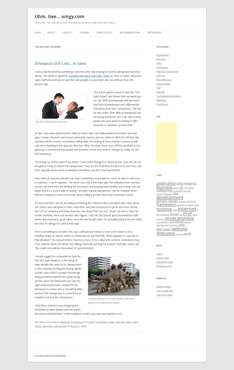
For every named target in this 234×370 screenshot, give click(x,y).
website (179, 229)
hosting (164, 209)
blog (180, 183)
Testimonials (154, 32)
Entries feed (162, 257)
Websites (161, 100)
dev (175, 193)
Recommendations (130, 32)
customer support (164, 194)
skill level (160, 225)
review (171, 222)
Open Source (163, 83)
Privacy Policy (104, 32)
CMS (158, 63)
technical (174, 225)
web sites (180, 234)
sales (128, 322)
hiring (196, 205)
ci (181, 187)
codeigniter (164, 190)
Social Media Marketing (168, 96)
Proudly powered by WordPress (50, 355)
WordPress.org (164, 266)
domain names (167, 201)
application (166, 183)
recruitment (162, 222)
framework (166, 204)
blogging (190, 183)
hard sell (120, 322)
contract (187, 191)
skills (167, 225)
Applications (162, 55)
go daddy (189, 205)
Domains (84, 32)
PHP (158, 87)
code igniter (188, 188)
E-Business (77, 322)
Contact (67, 32)
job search (164, 214)
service (187, 222)
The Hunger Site (164, 290)
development (169, 197)
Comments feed (164, 262)
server (179, 222)
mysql (174, 214)
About (51, 32)
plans (195, 214)
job (157, 214)
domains (182, 201)
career (176, 188)
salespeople (60, 326)
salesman (47, 326)
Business (65, 322)
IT (198, 210)
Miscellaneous (163, 79)
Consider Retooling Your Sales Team (89, 75)
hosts (175, 210)
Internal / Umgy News (167, 71)
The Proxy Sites (164, 294)
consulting (177, 191)
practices (160, 219)
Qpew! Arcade (163, 286)
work (187, 234)
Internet (160, 75)
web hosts (163, 229)
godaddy (180, 205)
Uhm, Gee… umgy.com (59, 16)
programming (179, 218)
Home (38, 32)
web (182, 225)
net (180, 214)
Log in (159, 253)
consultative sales (105, 322)
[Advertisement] (166, 143)
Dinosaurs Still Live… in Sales (60, 63)
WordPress (162, 104)
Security (160, 91)
